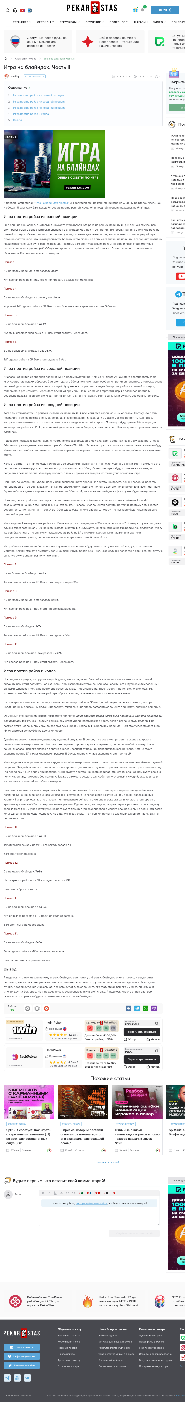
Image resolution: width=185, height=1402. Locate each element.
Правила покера (67, 1347)
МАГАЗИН (141, 22)
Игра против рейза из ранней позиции (38, 95)
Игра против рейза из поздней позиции (39, 107)
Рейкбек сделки (107, 1335)
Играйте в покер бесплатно (155, 1353)
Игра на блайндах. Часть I (51, 202)
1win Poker (54, 1022)
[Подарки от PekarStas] (135, 9)
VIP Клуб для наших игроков (115, 1341)
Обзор (131, 1039)
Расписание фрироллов (112, 1366)
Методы (155, 1039)
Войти (163, 10)
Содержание (17, 87)
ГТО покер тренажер (151, 1347)
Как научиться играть (70, 1335)
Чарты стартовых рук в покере (116, 1353)
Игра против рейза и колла (31, 113)
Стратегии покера (25, 58)
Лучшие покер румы (151, 1335)
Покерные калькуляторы (153, 1366)
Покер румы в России (152, 1341)
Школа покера (66, 1353)
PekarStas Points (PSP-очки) (114, 1347)
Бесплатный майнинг (110, 1360)
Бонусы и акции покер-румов (156, 1360)
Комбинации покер (69, 1341)
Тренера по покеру (69, 1360)
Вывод (17, 120)
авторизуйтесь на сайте (91, 1203)
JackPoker (53, 1050)
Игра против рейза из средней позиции (39, 101)
